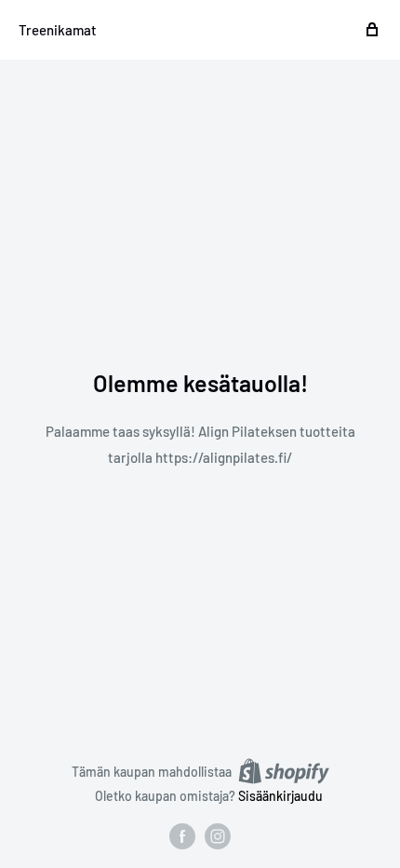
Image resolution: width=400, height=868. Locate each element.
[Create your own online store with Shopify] (283, 771)
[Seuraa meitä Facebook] (182, 836)
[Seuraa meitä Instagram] (218, 836)
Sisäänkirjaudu (280, 796)
